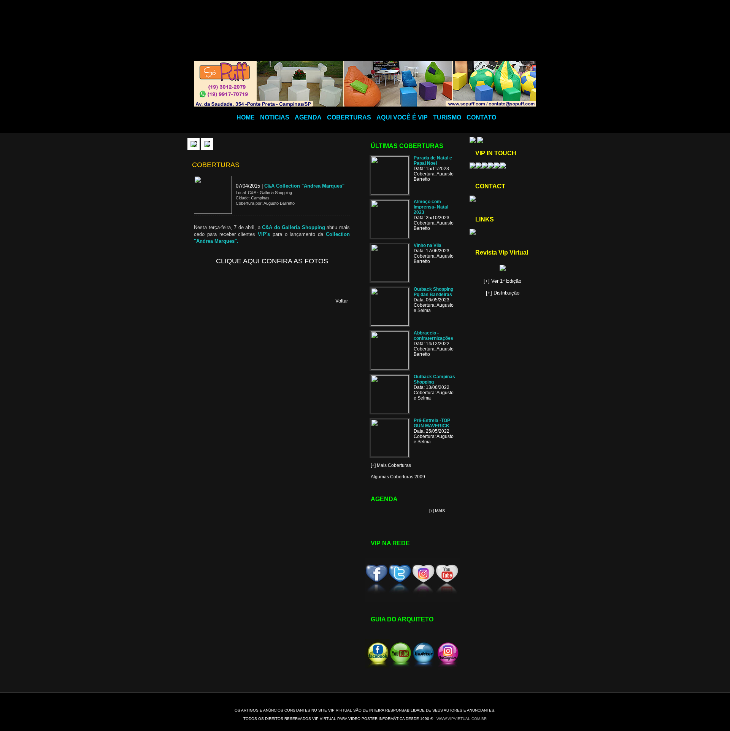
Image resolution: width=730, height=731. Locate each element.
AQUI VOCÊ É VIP (402, 117)
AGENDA (308, 117)
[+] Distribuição (502, 293)
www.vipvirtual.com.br (461, 719)
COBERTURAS (349, 117)
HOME (245, 117)
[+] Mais (437, 510)
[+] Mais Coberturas (391, 465)
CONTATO (481, 117)
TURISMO (447, 117)
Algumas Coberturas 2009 (398, 476)
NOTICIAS (274, 117)
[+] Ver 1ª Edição (502, 281)
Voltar (341, 301)
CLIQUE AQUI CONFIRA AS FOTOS (272, 261)
